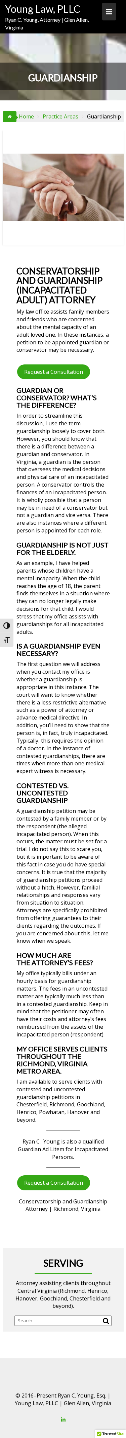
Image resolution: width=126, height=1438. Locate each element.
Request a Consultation (53, 371)
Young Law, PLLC (42, 9)
